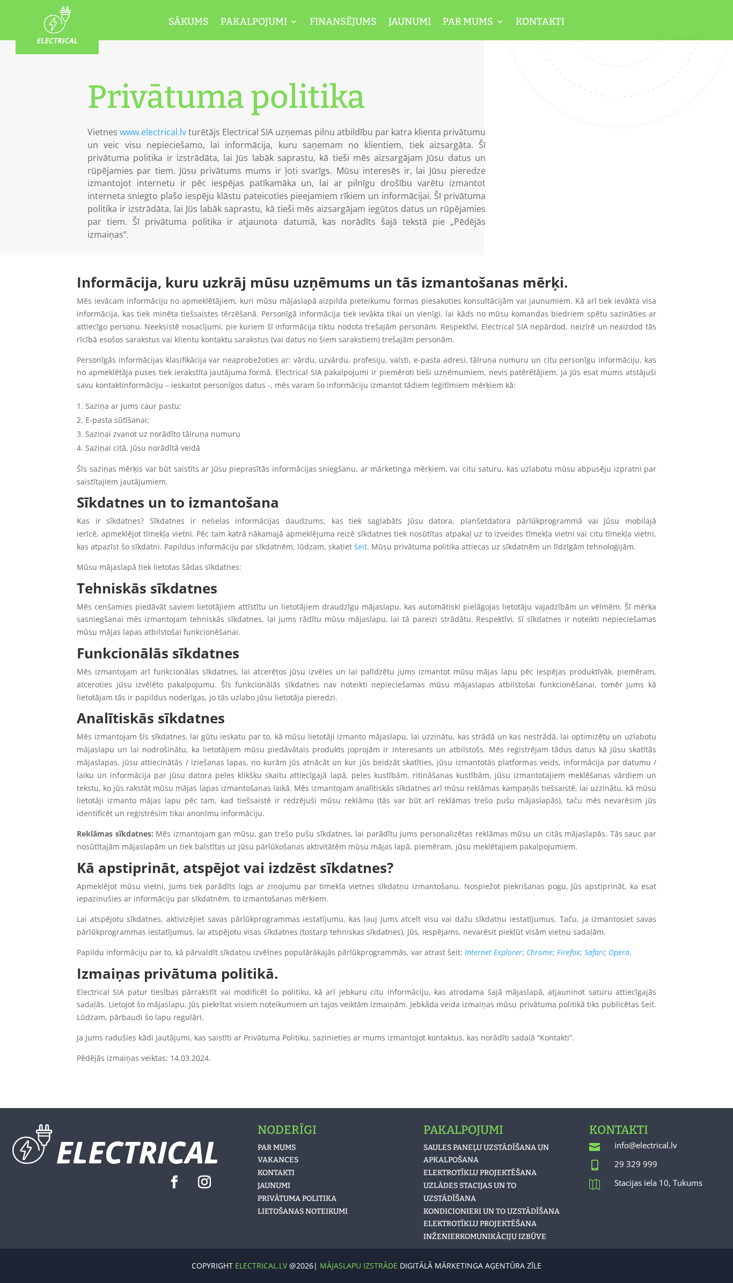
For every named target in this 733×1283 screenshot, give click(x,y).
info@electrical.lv (645, 1145)
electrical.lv (261, 1265)
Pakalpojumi (254, 22)
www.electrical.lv (153, 132)
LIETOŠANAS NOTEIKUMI (303, 1211)
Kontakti (540, 22)
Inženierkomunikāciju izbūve (484, 1236)
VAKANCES (278, 1159)
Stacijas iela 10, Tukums (658, 1182)
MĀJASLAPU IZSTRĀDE (360, 1265)
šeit (360, 546)
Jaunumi (410, 22)
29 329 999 (635, 1164)
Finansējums (343, 22)
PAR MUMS (277, 1147)
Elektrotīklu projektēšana (480, 1172)
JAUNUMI (274, 1185)
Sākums (188, 22)
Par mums (468, 22)
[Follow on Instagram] (204, 1182)
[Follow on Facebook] (174, 1182)
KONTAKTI (276, 1172)
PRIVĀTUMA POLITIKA (297, 1198)
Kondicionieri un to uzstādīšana (491, 1211)
